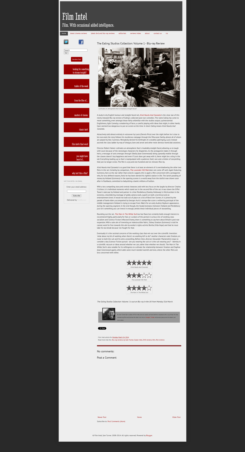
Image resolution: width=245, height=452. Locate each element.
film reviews (160, 340)
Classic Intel (138, 340)
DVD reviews (147, 340)
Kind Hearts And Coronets (150, 115)
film (153, 340)
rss (167, 33)
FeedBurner (81, 200)
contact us (158, 33)
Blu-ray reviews (117, 340)
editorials (122, 33)
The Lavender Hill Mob (139, 170)
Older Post (176, 417)
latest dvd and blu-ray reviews (103, 33)
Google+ (148, 317)
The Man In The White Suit (126, 214)
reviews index (135, 33)
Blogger (149, 435)
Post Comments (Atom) (116, 421)
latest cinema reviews (78, 33)
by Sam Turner (128, 340)
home (64, 33)
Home (139, 417)
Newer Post (102, 417)
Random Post (76, 59)
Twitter (152, 317)
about (147, 33)
